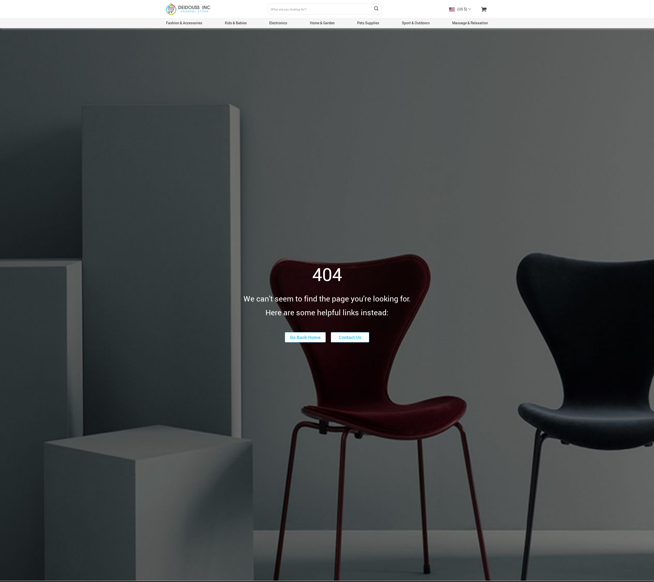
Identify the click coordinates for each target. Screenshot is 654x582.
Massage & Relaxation (470, 22)
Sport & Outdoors (416, 22)
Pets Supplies (368, 22)
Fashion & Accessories (184, 22)
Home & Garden (322, 22)
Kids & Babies (236, 22)
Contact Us (350, 337)
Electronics (278, 22)
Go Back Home (305, 337)
